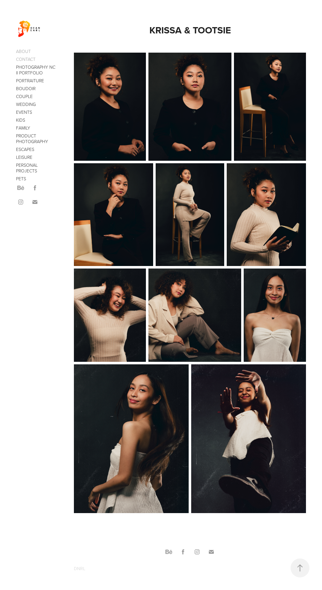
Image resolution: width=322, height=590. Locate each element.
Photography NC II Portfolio (35, 70)
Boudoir (26, 88)
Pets (21, 179)
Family (23, 128)
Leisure (24, 157)
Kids (20, 120)
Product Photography (32, 138)
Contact (26, 59)
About (23, 51)
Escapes (25, 149)
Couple (24, 96)
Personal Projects (27, 168)
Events (24, 112)
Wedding (26, 104)
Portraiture (30, 81)
